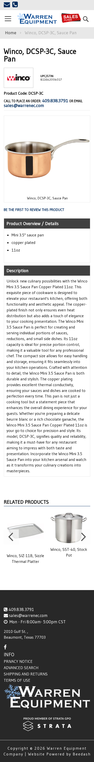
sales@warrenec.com (24, 105)
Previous (11, 537)
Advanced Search (21, 667)
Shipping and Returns (26, 673)
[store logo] (37, 19)
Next (82, 537)
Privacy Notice (18, 661)
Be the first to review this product (34, 209)
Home (10, 32)
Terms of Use (17, 680)
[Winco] (18, 84)
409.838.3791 (55, 100)
